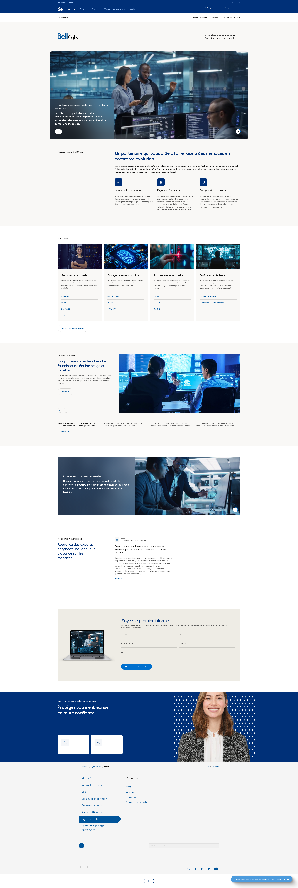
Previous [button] (60, 410)
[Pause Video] (238, 131)
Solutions (84, 767)
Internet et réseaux (93, 785)
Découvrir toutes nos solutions (72, 328)
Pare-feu (65, 296)
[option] (86, 374)
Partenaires (216, 17)
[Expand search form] (203, 9)
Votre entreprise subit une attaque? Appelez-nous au (262, 879)
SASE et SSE (66, 309)
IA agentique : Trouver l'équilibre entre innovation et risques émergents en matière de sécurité (123, 424)
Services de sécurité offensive (212, 303)
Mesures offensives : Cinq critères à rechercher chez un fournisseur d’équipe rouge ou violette (76, 424)
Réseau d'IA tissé (91, 812)
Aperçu (195, 17)
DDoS (63, 303)
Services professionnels (231, 17)
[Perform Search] (215, 844)
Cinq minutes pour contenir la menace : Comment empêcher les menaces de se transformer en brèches (170, 424)
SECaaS (157, 296)
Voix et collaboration (94, 798)
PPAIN (110, 303)
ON (208, 766)
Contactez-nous (215, 9)
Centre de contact (92, 805)
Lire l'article (65, 392)
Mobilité (86, 778)
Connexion (232, 9)
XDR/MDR (111, 309)
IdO (83, 792)
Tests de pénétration (208, 296)
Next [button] (66, 410)
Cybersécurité (96, 767)
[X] (202, 868)
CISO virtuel (158, 309)
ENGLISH (215, 766)
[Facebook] (196, 868)
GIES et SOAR (113, 296)
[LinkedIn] (209, 868)
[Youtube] (216, 868)
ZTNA (63, 315)
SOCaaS (157, 303)
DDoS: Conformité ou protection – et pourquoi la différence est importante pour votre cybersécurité (215, 424)
